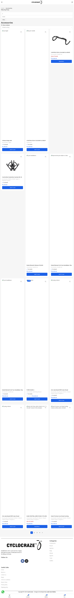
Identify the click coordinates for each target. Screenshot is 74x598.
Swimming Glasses (37, 392)
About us (3, 572)
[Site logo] (37, 2)
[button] (12, 149)
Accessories (5, 142)
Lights (9, 142)
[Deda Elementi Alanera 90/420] (37, 209)
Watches (52, 548)
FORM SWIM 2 (30, 390)
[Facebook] (22, 561)
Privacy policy (4, 584)
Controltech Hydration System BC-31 (12, 177)
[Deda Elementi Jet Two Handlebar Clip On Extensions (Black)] (12, 334)
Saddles (51, 560)
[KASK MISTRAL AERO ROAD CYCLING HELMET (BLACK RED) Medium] (37, 460)
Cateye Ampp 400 (7, 140)
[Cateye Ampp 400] (12, 84)
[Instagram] (26, 561)
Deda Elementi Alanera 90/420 (35, 265)
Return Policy (4, 582)
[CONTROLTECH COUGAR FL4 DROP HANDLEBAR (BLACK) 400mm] (37, 84)
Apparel (51, 555)
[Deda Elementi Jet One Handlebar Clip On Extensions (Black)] (61, 209)
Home (2, 8)
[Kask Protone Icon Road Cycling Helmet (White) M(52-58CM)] (61, 460)
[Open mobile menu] (1, 2)
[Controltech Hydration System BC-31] (12, 165)
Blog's (2, 577)
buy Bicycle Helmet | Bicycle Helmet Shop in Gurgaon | (61, 392)
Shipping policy (4, 587)
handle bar (29, 142)
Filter (4, 19)
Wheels (51, 553)
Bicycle (51, 545)
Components (53, 543)
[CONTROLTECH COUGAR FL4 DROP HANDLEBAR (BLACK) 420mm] (61, 40)
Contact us (3, 574)
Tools (51, 558)
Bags (51, 550)
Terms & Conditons (5, 579)
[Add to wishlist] (21, 32)
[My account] (72, 2)
